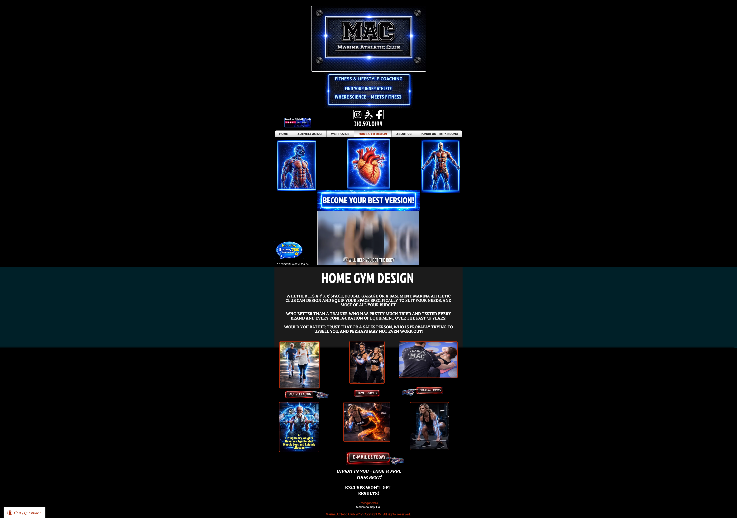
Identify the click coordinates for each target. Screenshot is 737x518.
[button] (414, 260)
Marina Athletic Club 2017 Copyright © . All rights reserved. (368, 514)
